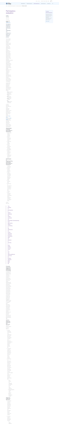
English (8, 17)
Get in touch (47, 21)
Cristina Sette (8, 22)
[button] (52, 3)
